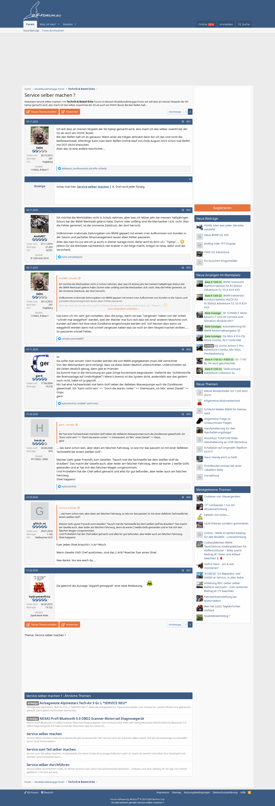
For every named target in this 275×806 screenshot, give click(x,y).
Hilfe (242, 792)
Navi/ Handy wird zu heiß (220, 457)
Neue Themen (207, 384)
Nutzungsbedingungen (197, 792)
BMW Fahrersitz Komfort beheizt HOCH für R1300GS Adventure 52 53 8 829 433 (225, 301)
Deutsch (48, 792)
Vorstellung (211, 475)
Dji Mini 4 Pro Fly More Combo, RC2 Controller (224, 338)
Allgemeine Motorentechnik (222, 400)
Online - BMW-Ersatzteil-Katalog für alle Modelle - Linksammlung (225, 535)
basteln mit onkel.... (216, 515)
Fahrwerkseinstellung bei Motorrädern (220, 598)
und (72, 257)
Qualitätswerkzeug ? (217, 616)
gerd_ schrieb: (66, 424)
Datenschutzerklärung (225, 792)
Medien (68, 24)
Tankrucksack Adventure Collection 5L (222, 371)
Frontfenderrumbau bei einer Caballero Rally (223, 467)
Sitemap (176, 792)
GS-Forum (32, 792)
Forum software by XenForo (137, 799)
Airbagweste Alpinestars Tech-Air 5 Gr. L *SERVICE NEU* (77, 703)
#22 (189, 210)
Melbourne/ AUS (44, 537)
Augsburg (47, 161)
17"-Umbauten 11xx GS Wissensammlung (219, 507)
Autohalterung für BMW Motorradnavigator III (225, 328)
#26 (189, 497)
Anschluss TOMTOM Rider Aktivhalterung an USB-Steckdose (225, 440)
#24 (189, 349)
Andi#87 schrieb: (68, 278)
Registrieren (222, 208)
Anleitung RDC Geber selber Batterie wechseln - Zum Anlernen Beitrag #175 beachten (226, 587)
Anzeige (39, 186)
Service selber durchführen (48, 765)
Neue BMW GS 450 (216, 235)
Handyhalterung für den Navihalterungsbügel (219, 430)
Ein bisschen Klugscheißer (220, 260)
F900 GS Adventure (216, 252)
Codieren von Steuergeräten (222, 496)
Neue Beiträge (31, 30)
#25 (189, 414)
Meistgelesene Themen (213, 489)
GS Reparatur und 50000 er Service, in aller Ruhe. (224, 575)
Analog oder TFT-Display (220, 243)
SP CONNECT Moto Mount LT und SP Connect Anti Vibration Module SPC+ (225, 317)
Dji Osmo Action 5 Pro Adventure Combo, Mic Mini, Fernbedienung (224, 349)
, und (84, 168)
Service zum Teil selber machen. (52, 749)
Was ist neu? (48, 24)
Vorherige (175, 111)
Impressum (163, 792)
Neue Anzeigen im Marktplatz (218, 275)
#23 (189, 267)
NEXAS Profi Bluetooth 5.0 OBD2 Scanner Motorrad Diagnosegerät (86, 718)
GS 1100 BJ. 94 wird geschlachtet (225, 361)
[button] (58, 24)
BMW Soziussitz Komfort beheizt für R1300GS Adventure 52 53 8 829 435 (224, 285)
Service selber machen (44, 734)
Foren (30, 24)
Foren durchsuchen (53, 30)
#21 (189, 121)
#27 (189, 570)
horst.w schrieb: (68, 507)
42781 (49, 250)
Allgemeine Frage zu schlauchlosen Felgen (218, 421)
